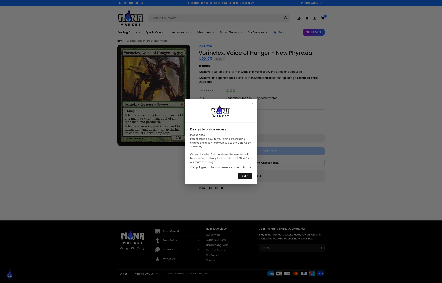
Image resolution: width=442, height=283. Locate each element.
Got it (244, 176)
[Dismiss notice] (252, 103)
